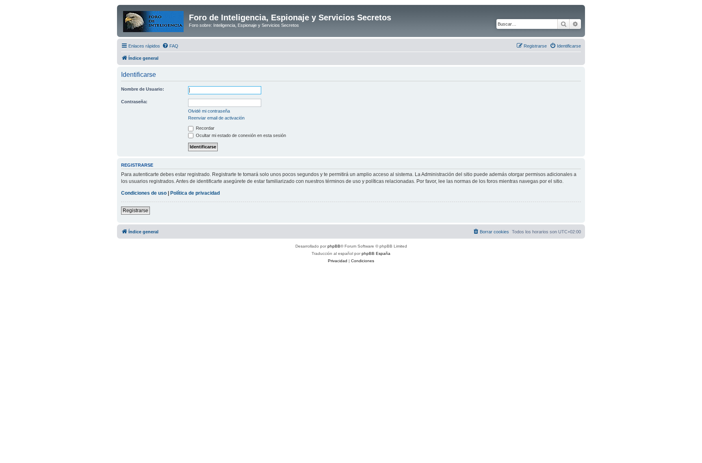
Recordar (204, 128)
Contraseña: (134, 101)
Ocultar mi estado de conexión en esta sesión (240, 135)
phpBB (333, 246)
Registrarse (135, 210)
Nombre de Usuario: (142, 89)
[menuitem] (170, 46)
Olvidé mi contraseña (209, 111)
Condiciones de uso (144, 193)
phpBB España (376, 253)
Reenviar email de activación (216, 117)
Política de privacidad (195, 193)
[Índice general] (154, 20)
